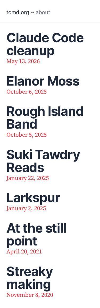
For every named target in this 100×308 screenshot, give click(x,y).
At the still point (36, 234)
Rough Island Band (45, 117)
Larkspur (33, 197)
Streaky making (29, 277)
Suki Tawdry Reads (43, 161)
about (43, 12)
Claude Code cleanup (45, 44)
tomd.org (17, 12)
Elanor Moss (42, 81)
